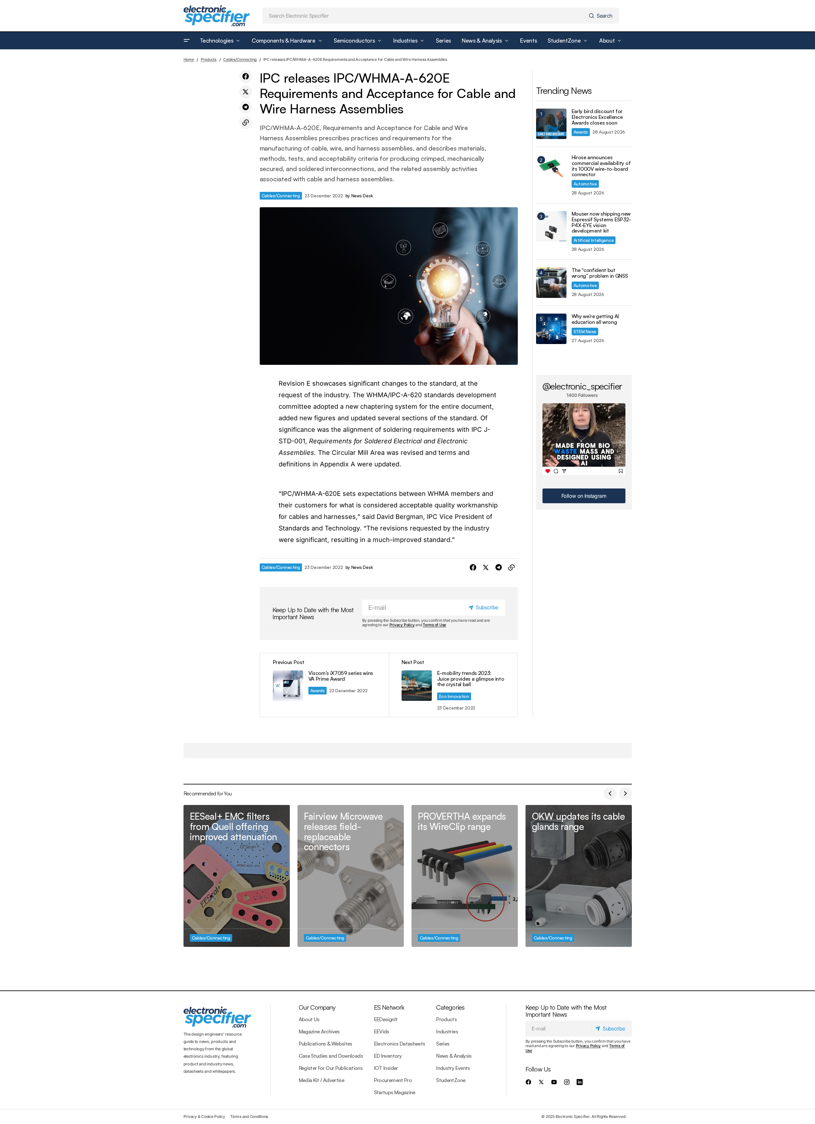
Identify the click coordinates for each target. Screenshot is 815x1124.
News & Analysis (453, 1056)
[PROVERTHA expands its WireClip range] (465, 876)
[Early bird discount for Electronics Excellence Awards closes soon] (551, 124)
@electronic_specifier (582, 386)
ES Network (389, 1007)
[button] (186, 40)
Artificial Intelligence (594, 240)
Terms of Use (434, 624)
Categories (450, 1007)
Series (442, 1043)
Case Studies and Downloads (331, 1056)
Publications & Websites (325, 1043)
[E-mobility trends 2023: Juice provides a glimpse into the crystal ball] (453, 685)
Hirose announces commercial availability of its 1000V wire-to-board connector (601, 166)
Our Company (317, 1007)
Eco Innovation (454, 696)
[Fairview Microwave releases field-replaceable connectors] (350, 876)
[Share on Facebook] (245, 76)
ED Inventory (388, 1056)
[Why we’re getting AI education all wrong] (551, 329)
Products (208, 59)
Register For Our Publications (331, 1068)
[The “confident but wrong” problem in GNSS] (551, 282)
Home (188, 59)
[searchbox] (424, 15)
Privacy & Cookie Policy (204, 1116)
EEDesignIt (386, 1019)
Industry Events (453, 1068)
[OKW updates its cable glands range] (579, 876)
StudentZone (450, 1080)
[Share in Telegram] (245, 107)
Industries (447, 1031)
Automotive (585, 183)
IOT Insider (386, 1068)
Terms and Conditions (249, 1116)
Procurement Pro (393, 1080)
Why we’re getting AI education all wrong (595, 319)
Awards (317, 690)
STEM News (585, 331)
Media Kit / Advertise (322, 1080)
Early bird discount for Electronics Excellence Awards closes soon (597, 117)
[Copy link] (245, 122)
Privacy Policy (402, 624)
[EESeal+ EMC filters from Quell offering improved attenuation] (236, 876)
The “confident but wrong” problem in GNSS (600, 273)
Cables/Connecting (240, 59)
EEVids (381, 1031)
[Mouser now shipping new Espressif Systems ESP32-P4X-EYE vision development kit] (551, 226)
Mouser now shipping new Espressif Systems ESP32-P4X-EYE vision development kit (601, 222)
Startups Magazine (394, 1092)
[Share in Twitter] (245, 92)
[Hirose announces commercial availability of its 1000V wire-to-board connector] (551, 170)
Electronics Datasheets (399, 1043)
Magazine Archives (319, 1031)
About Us (309, 1019)
